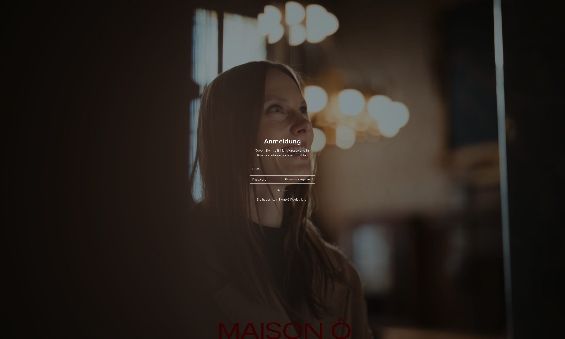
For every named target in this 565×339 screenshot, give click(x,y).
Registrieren (299, 199)
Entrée (282, 190)
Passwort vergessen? (299, 179)
